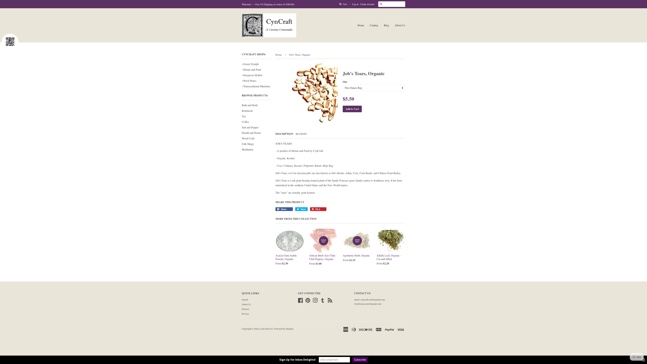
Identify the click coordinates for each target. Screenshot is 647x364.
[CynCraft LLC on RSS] (330, 299)
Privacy (245, 313)
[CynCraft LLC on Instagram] (315, 299)
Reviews (301, 133)
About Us (400, 25)
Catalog (374, 25)
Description (284, 134)
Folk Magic (248, 144)
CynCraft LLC (266, 328)
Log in (355, 4)
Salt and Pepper (250, 127)
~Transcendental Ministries (256, 86)
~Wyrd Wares (249, 80)
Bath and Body (250, 105)
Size (345, 82)
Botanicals (247, 110)
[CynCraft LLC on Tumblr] (322, 299)
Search (245, 299)
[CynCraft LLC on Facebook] (300, 299)
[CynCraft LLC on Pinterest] (307, 299)
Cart (344, 4)
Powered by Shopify (284, 328)
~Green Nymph (250, 64)
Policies (245, 309)
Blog (386, 25)
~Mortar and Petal (251, 69)
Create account (367, 4)
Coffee (245, 122)
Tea (244, 116)
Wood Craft (248, 138)
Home (361, 25)
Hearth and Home (251, 132)
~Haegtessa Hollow (252, 75)
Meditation (247, 149)
